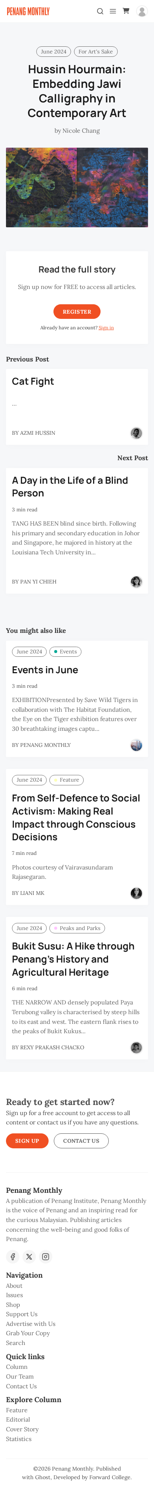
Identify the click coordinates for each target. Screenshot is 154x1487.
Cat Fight (33, 381)
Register (77, 311)
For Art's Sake (95, 51)
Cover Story (22, 1429)
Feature (69, 779)
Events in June (45, 669)
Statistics (18, 1439)
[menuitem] (77, 1286)
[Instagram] (45, 1256)
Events (68, 651)
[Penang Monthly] (136, 745)
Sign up (27, 1140)
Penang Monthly (72, 1468)
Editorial (18, 1419)
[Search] (100, 11)
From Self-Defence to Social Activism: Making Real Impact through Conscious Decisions (76, 817)
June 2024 (54, 51)
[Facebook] (12, 1256)
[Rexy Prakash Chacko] (136, 1047)
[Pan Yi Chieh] (136, 582)
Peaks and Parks (80, 928)
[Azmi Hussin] (136, 433)
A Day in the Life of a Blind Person (70, 487)
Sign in (106, 327)
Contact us (81, 1140)
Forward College (109, 1477)
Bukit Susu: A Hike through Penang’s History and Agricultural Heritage (73, 959)
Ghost (42, 1477)
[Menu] (113, 11)
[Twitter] (29, 1256)
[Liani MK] (136, 893)
